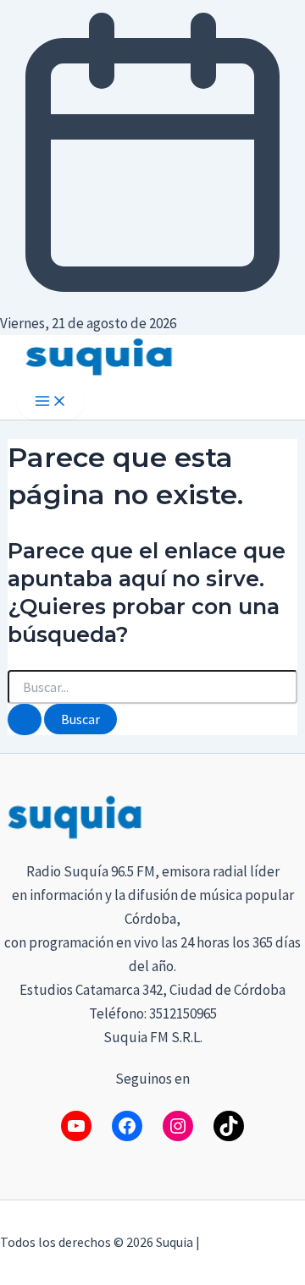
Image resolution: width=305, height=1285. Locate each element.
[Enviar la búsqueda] (25, 719)
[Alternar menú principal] (51, 402)
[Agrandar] (282, 813)
